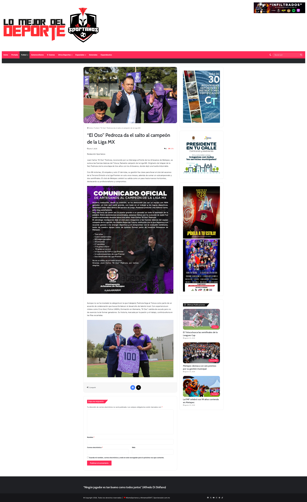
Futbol (24, 55)
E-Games (51, 55)
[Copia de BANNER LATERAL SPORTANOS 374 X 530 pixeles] (201, 238)
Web (133, 447)
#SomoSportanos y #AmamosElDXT (139, 498)
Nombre (90, 437)
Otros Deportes (64, 55)
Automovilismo (37, 55)
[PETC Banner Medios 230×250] (201, 174)
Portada (14, 55)
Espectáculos (106, 55)
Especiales (79, 55)
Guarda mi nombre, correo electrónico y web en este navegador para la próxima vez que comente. (126, 458)
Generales (93, 55)
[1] (201, 122)
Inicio (5, 55)
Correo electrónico (95, 447)
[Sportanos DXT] (51, 25)
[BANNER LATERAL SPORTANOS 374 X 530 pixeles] (201, 291)
